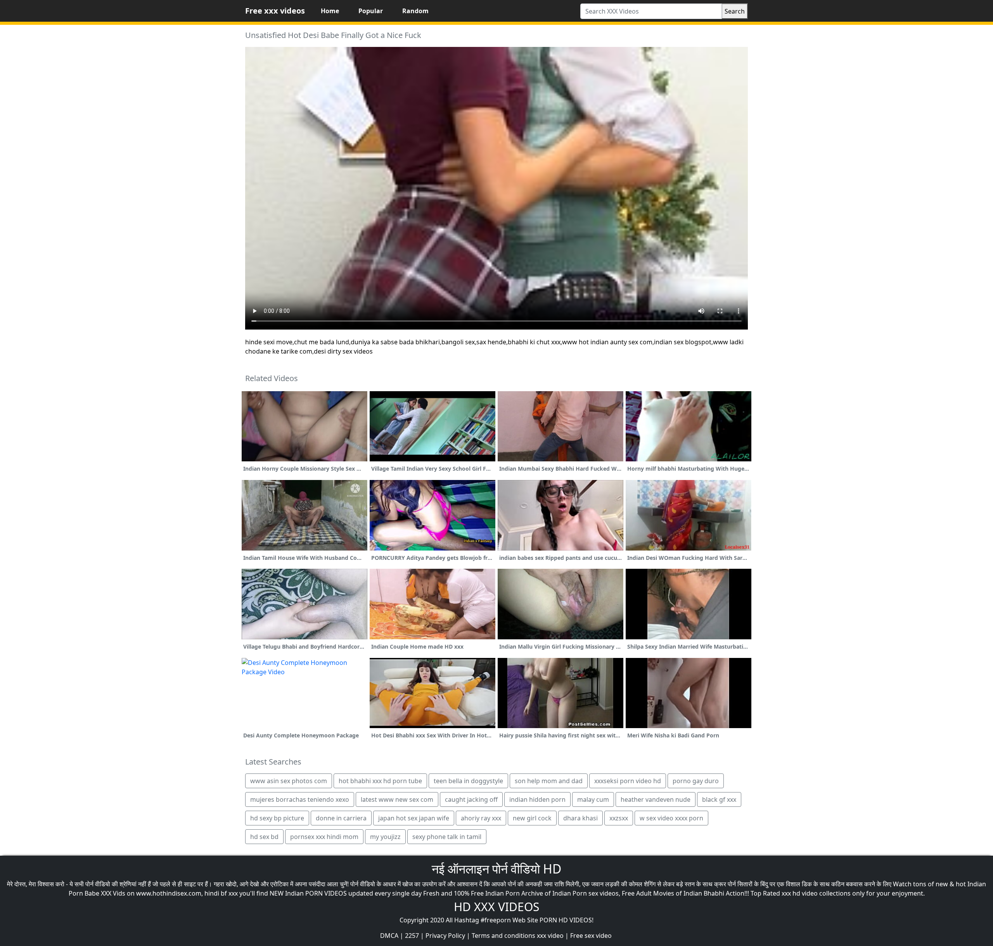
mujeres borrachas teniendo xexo (299, 799)
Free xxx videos (275, 10)
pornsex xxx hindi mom (324, 836)
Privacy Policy (445, 935)
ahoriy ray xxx (481, 818)
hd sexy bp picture (277, 818)
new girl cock (532, 818)
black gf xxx (719, 799)
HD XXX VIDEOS (496, 907)
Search (735, 11)
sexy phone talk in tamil (446, 836)
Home (330, 11)
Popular (370, 11)
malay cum (593, 799)
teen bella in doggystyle (468, 781)
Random (415, 11)
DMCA (389, 935)
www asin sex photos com (288, 781)
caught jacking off (471, 799)
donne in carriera (341, 818)
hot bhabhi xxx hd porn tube (380, 781)
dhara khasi (580, 818)
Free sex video (591, 935)
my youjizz (385, 836)
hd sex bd (264, 836)
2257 (412, 935)
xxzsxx (618, 818)
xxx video (550, 935)
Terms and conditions (503, 935)
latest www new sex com (397, 799)
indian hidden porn (537, 799)
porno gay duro (696, 781)
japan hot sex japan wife (413, 818)
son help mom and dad (549, 781)
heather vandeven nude (655, 799)
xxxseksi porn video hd (627, 781)
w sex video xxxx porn (671, 818)
